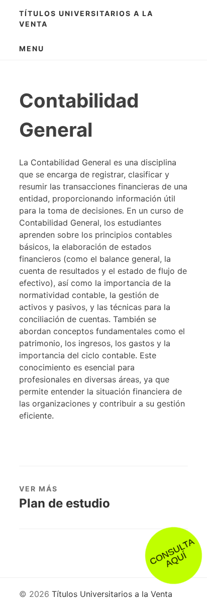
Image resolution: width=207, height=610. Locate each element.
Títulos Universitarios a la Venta (86, 18)
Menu (31, 48)
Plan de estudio (64, 503)
